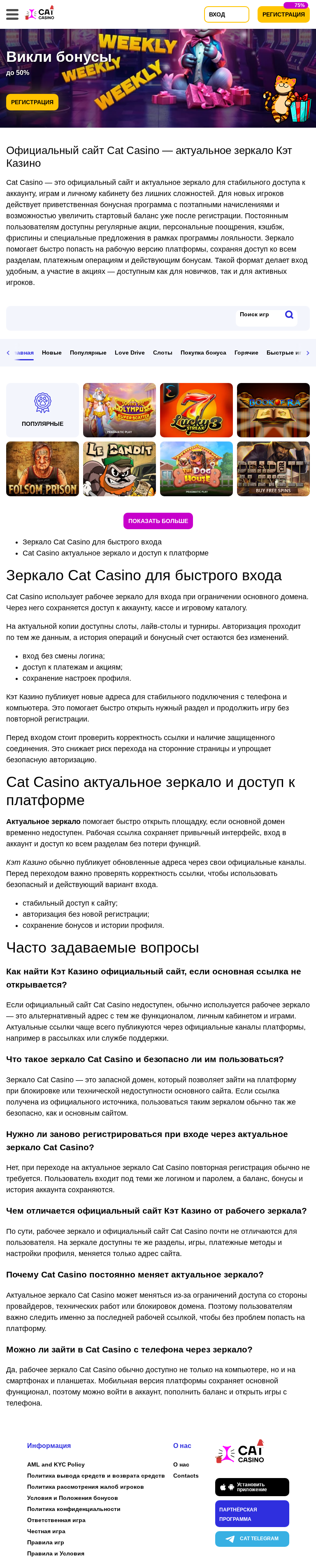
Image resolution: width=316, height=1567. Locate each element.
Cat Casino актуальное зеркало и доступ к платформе (116, 553)
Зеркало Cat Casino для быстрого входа (92, 542)
